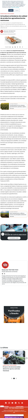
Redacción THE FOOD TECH (10, 270)
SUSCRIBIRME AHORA (14, 238)
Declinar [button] (17, 10)
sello (23, 89)
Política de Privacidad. (15, 7)
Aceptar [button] (10, 10)
